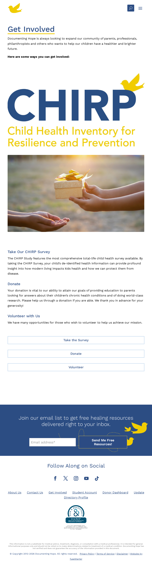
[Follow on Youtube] (86, 478)
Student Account (84, 492)
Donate (76, 353)
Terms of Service (105, 553)
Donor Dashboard (115, 492)
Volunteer (76, 367)
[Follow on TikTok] (96, 478)
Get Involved (58, 492)
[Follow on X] (65, 478)
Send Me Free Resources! (103, 442)
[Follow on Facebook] (55, 478)
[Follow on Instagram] (76, 478)
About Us (14, 492)
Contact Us (35, 492)
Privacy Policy (87, 553)
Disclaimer (122, 553)
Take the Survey (76, 340)
